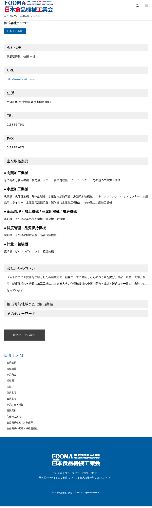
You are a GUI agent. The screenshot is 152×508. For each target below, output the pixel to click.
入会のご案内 (14, 416)
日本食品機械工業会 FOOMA (67, 493)
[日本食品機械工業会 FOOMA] (28, 6)
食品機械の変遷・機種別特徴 (22, 428)
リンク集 (57, 472)
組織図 (10, 380)
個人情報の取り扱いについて (95, 477)
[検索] (137, 6)
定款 (9, 386)
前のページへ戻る (24, 335)
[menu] (146, 6)
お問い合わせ (89, 472)
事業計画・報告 (15, 404)
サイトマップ (72, 472)
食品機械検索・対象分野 (20, 422)
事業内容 (11, 374)
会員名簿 (11, 398)
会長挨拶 (11, 362)
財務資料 (11, 410)
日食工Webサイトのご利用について (58, 477)
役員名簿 (11, 392)
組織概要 (11, 368)
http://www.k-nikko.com (21, 79)
